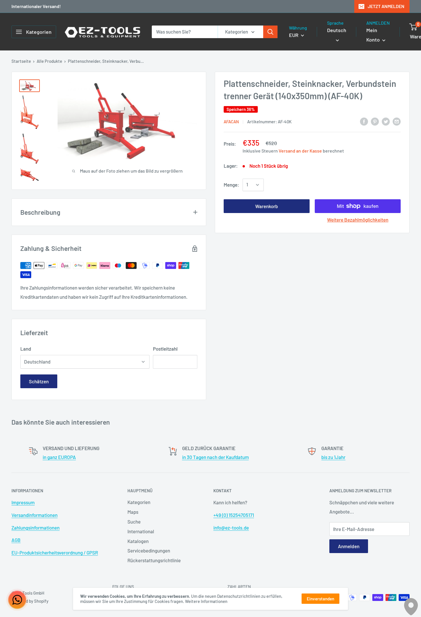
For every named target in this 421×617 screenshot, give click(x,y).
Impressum (23, 502)
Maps (132, 512)
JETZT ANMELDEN (386, 6)
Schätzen (39, 381)
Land (25, 349)
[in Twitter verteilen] (386, 121)
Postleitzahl (165, 349)
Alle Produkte (49, 61)
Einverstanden (320, 598)
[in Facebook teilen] (364, 121)
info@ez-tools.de (231, 527)
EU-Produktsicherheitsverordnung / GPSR (54, 552)
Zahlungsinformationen (35, 527)
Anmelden (348, 546)
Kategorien (138, 502)
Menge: (231, 185)
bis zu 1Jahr (333, 457)
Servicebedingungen (148, 550)
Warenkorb (266, 206)
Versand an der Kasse (300, 150)
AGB (16, 540)
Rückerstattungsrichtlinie (154, 560)
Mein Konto (373, 35)
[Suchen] (270, 32)
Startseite (21, 61)
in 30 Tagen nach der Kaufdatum (215, 457)
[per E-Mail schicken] (397, 121)
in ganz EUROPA (59, 457)
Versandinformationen (34, 515)
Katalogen (138, 541)
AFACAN (231, 121)
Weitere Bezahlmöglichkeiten (357, 219)
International (140, 531)
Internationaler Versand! (36, 6)
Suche (134, 521)
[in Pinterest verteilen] (375, 121)
